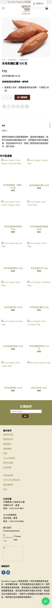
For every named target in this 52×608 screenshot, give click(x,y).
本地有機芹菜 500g (39, 268)
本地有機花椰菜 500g (39, 307)
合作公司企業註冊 (11, 480)
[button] (45, 601)
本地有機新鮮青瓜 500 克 (39, 347)
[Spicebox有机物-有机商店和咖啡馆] (26, 10)
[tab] (26, 125)
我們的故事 (8, 434)
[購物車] (46, 8)
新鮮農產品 (12, 60)
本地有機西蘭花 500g (13, 268)
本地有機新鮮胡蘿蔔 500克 (39, 227)
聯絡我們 (7, 444)
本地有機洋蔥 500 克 (13, 307)
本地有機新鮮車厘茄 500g (13, 227)
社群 (5, 453)
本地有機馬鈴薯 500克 (39, 185)
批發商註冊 (8, 475)
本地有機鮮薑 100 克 (13, 388)
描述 (3, 125)
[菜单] (3, 8)
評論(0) (4, 131)
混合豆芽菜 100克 (39, 388)
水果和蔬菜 (23, 60)
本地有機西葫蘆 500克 (13, 346)
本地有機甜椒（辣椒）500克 (13, 186)
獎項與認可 (8, 439)
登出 (5, 489)
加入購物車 (22, 97)
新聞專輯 (7, 448)
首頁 (3, 60)
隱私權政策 (8, 484)
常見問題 (7, 467)
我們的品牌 (8, 463)
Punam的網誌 (9, 458)
